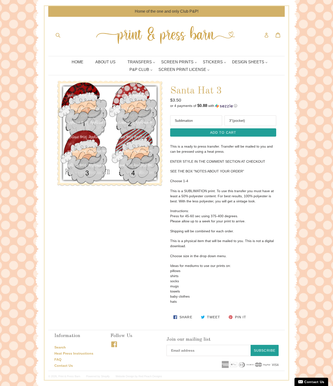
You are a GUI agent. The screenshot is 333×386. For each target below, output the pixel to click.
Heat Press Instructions (73, 353)
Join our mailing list (188, 339)
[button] (223, 106)
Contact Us (63, 365)
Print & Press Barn (69, 376)
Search (60, 347)
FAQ (57, 359)
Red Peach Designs (150, 376)
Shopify (105, 376)
